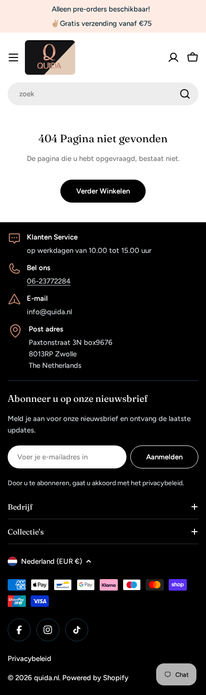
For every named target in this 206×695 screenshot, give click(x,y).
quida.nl (46, 677)
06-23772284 (48, 281)
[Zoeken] (185, 94)
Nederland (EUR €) (51, 561)
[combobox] (103, 93)
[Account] (173, 57)
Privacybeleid (29, 658)
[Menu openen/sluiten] (13, 57)
